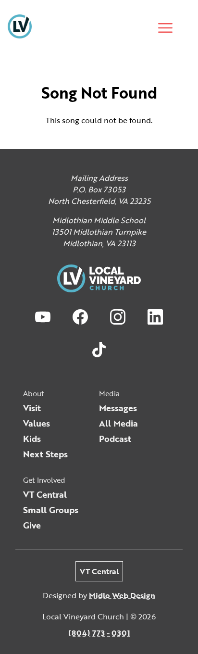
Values (36, 423)
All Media (118, 423)
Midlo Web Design (122, 595)
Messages (118, 408)
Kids (32, 438)
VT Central (45, 494)
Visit (32, 408)
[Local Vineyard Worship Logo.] (20, 27)
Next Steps (45, 454)
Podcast (115, 438)
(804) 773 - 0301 (99, 633)
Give (32, 525)
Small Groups (50, 509)
